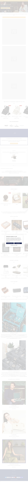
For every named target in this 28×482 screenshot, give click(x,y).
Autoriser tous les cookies (10, 243)
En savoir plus (8, 241)
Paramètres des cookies (14, 245)
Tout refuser (18, 243)
